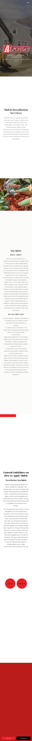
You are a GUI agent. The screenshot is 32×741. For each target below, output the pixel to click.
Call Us (8, 738)
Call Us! (10, 583)
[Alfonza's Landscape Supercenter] (16, 48)
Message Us (23, 738)
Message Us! (21, 583)
